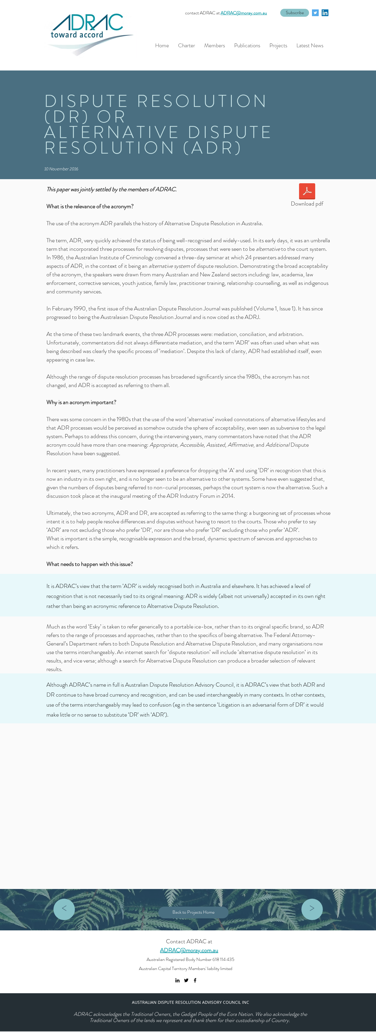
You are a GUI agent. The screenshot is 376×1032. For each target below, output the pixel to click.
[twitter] (315, 12)
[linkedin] (325, 12)
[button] (294, 13)
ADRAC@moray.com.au (244, 12)
